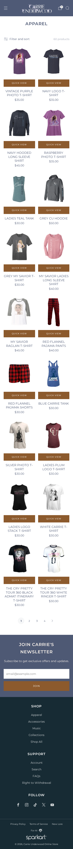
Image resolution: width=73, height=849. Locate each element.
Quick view (19, 83)
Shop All (36, 742)
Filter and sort (20, 39)
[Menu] (6, 8)
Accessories (36, 721)
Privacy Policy (18, 824)
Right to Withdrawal (36, 783)
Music (36, 728)
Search (36, 769)
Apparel (36, 715)
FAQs (36, 776)
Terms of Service (39, 824)
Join (36, 685)
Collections (36, 735)
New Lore (57, 824)
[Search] (67, 8)
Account (37, 762)
